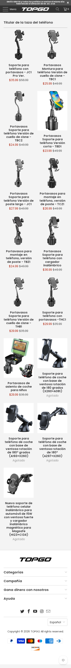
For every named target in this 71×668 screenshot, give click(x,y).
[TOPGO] (35, 9)
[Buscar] (57, 9)
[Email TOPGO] (48, 611)
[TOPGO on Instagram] (42, 611)
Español (55, 622)
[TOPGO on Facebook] (28, 611)
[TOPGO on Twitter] (22, 611)
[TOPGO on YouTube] (35, 611)
